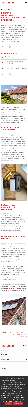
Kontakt (3, 368)
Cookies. (18, 401)
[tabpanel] (14, 309)
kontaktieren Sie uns (12, 288)
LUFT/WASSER (22, 332)
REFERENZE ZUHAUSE (15, 334)
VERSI (25, 334)
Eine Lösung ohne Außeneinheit (13, 57)
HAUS (6, 332)
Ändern (8, 403)
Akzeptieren (18, 403)
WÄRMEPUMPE (22, 336)
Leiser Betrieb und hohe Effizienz (14, 68)
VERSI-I (18, 147)
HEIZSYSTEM (12, 332)
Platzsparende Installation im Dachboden (12, 62)
